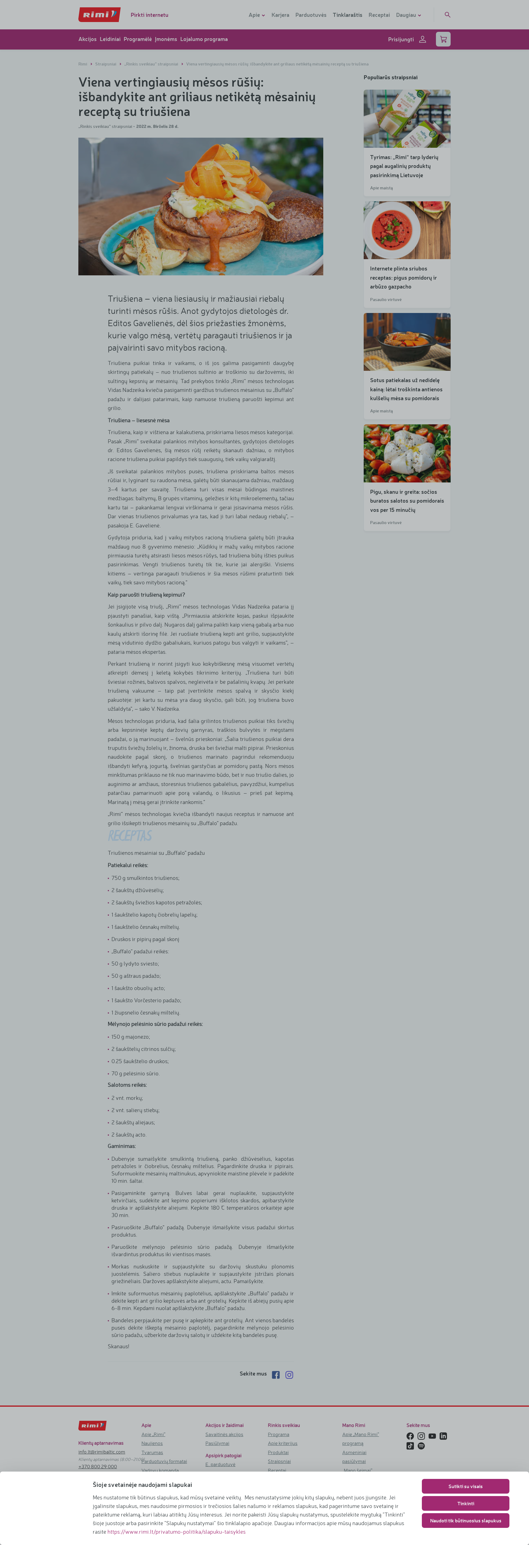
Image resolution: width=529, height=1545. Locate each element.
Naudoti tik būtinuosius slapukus (465, 1520)
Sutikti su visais (465, 1486)
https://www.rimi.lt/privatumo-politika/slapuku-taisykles (176, 1531)
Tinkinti (465, 1503)
